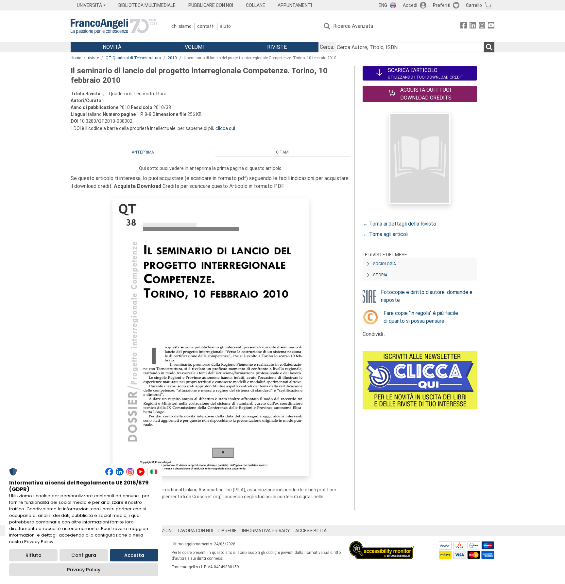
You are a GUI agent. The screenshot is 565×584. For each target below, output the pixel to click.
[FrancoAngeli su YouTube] (491, 26)
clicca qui (225, 128)
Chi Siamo (181, 26)
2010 (172, 58)
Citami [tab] (282, 152)
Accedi (410, 5)
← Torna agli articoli (385, 234)
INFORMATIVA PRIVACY (266, 530)
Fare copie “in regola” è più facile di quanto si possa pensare (421, 317)
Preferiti (441, 5)
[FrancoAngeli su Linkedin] (473, 26)
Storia (380, 275)
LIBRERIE (227, 530)
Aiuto (225, 26)
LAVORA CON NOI (195, 530)
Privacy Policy (83, 569)
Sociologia (384, 264)
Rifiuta (34, 555)
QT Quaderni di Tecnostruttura (133, 58)
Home (76, 58)
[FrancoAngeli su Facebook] (463, 26)
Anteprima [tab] (143, 152)
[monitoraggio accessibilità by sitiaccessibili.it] (382, 545)
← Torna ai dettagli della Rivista (399, 224)
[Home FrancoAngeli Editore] (114, 26)
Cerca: (327, 47)
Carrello (474, 5)
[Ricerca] (489, 47)
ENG (383, 5)
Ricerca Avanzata (353, 26)
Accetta (134, 555)
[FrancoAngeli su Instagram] (482, 26)
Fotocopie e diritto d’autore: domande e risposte (426, 296)
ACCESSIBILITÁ (311, 530)
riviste (93, 58)
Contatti (205, 26)
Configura (83, 555)
